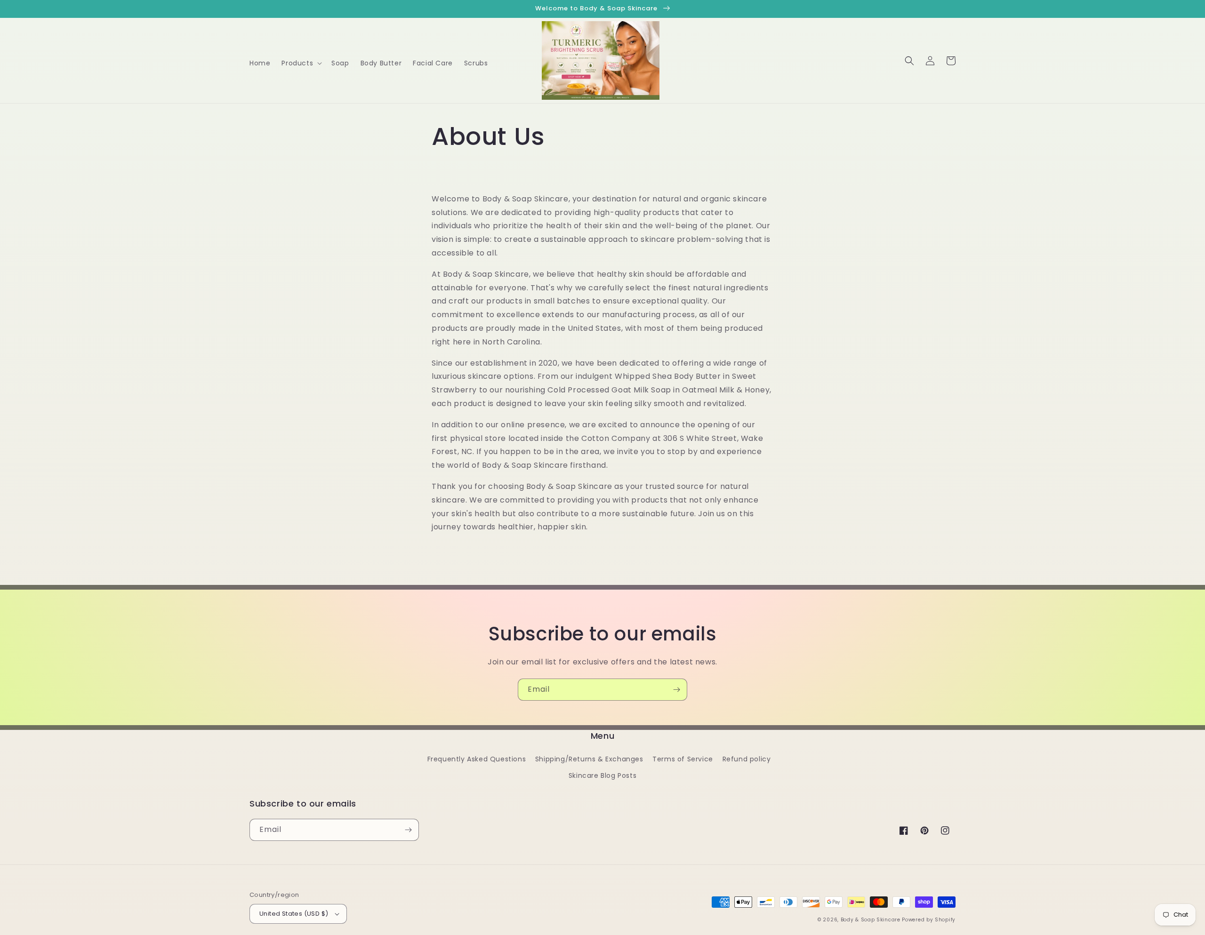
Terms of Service (682, 759)
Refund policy (747, 759)
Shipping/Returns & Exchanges (589, 759)
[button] (301, 63)
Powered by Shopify (929, 919)
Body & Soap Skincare (870, 919)
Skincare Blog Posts (602, 775)
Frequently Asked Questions (476, 759)
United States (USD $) (293, 913)
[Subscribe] (676, 690)
